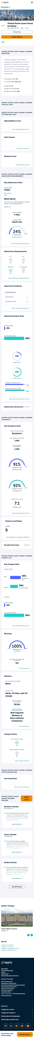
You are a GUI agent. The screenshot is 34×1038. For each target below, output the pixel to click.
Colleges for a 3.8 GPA (7, 946)
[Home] (5, 2)
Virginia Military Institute (9, 928)
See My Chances (17, 37)
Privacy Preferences (6, 995)
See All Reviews (17, 886)
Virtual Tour (17, 32)
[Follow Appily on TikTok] (22, 1026)
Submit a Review (26, 798)
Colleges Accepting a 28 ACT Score (10, 948)
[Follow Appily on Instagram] (6, 1026)
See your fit (7, 206)
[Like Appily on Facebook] (17, 1026)
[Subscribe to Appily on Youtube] (28, 1026)
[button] (3, 42)
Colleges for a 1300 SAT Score (9, 950)
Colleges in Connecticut (7, 945)
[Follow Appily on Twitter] (11, 1026)
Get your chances (16, 237)
